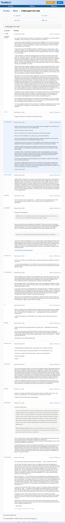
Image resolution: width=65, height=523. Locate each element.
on (47, 49)
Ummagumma (8, 122)
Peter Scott (7, 364)
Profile (18, 20)
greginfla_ (6, 195)
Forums (6, 11)
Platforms (54, 6)
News (15, 11)
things (53, 49)
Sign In (60, 2)
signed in (34, 518)
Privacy (19, 522)
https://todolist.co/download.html (24, 250)
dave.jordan (7, 402)
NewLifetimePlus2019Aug (11, 457)
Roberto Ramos (8, 343)
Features (32, 6)
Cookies (29, 522)
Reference (57, 34)
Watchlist (18, 15)
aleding (6, 322)
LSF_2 (5, 112)
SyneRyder (7, 208)
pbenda (6, 388)
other (49, 49)
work (44, 49)
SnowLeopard (8, 174)
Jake (7, 33)
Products (10, 6)
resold (36, 66)
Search (46, 15)
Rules (45, 20)
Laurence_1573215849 (10, 255)
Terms (23, 522)
